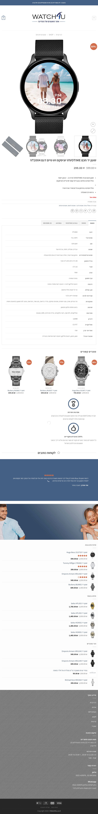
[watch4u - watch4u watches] (49, 18)
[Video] (93, 124)
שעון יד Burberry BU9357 (48, 390)
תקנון (94, 716)
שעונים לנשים (72, 206)
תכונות (92, 223)
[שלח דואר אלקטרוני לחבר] (81, 211)
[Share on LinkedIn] (72, 211)
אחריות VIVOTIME (71, 223)
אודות (94, 707)
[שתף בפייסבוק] (90, 211)
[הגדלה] (93, 131)
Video (84, 223)
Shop (51, 34)
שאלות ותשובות (45, 807)
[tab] (92, 223)
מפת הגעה (54, 807)
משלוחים (59, 223)
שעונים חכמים (41, 34)
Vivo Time (87, 206)
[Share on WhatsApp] (94, 211)
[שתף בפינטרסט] (77, 211)
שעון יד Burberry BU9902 (16, 390)
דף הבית (59, 34)
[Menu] (94, 18)
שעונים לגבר (79, 206)
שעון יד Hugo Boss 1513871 (81, 390)
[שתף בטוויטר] (85, 211)
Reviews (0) (47, 223)
